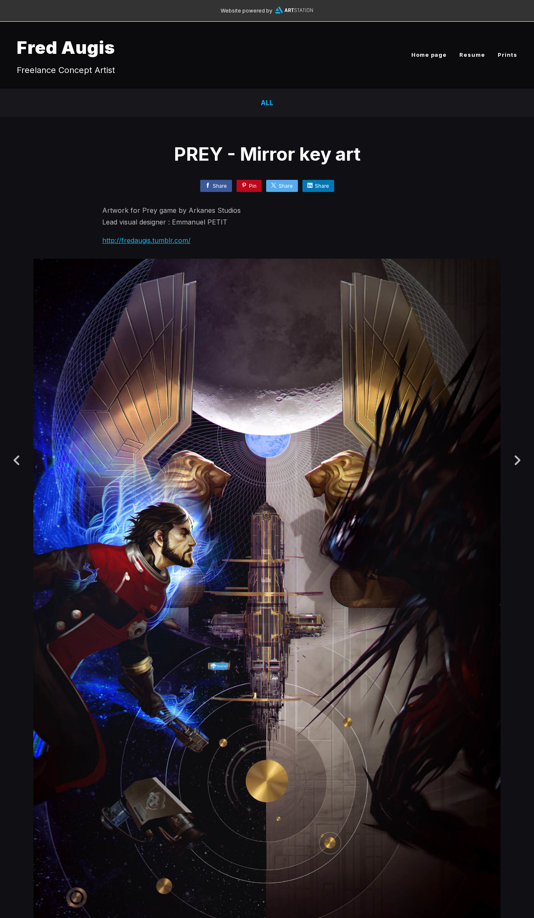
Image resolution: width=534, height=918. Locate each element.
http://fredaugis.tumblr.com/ (146, 240)
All (267, 102)
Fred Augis (66, 47)
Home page (429, 54)
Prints (507, 54)
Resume (472, 54)
